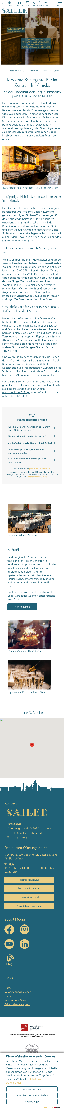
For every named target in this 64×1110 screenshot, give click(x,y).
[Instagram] (24, 933)
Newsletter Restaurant (29, 906)
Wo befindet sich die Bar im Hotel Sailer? (30, 443)
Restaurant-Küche (13, 364)
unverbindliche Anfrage (16, 392)
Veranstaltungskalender (18, 992)
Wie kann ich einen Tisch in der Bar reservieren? (27, 460)
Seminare (9, 996)
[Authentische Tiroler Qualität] (31, 1051)
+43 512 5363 (18, 396)
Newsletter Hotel (29, 897)
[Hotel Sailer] (14, 10)
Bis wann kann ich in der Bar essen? (27, 436)
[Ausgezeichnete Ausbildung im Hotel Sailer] (32, 1027)
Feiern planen (22, 606)
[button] (7, 36)
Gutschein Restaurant (29, 888)
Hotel (7, 988)
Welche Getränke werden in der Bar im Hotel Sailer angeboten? (29, 428)
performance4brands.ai (39, 468)
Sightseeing (26, 128)
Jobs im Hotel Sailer (15, 1000)
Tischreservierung (29, 879)
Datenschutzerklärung (37, 476)
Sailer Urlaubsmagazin (17, 1004)
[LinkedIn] (24, 944)
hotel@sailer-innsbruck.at (26, 833)
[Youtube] (9, 944)
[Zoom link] (31, 165)
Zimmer (22, 240)
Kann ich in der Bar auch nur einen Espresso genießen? (26, 451)
